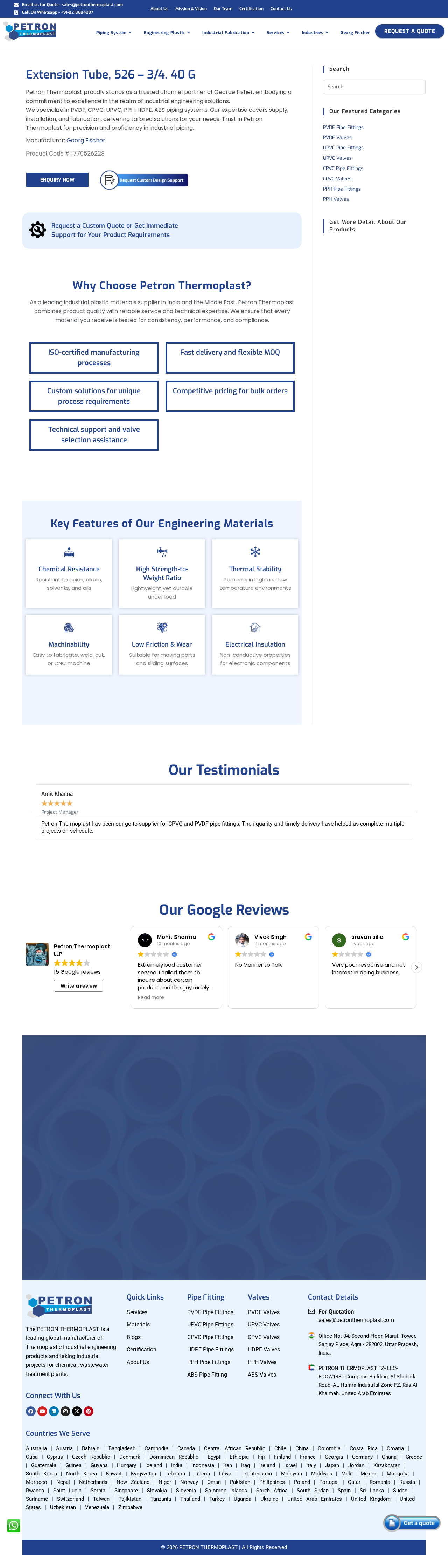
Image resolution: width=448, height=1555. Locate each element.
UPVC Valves (337, 158)
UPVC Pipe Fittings (343, 147)
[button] (31, 812)
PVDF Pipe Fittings (343, 127)
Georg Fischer (85, 140)
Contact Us (281, 9)
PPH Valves (336, 199)
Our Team (223, 9)
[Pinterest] (88, 1411)
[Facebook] (31, 1411)
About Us (159, 9)
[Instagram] (65, 1411)
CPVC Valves (337, 179)
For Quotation (336, 1311)
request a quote (409, 31)
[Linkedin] (54, 1411)
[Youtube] (42, 1411)
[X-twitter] (77, 1411)
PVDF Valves (337, 137)
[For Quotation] (311, 1311)
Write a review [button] (79, 985)
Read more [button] (151, 998)
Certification (251, 9)
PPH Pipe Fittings (342, 189)
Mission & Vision (191, 9)
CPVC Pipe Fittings (343, 168)
